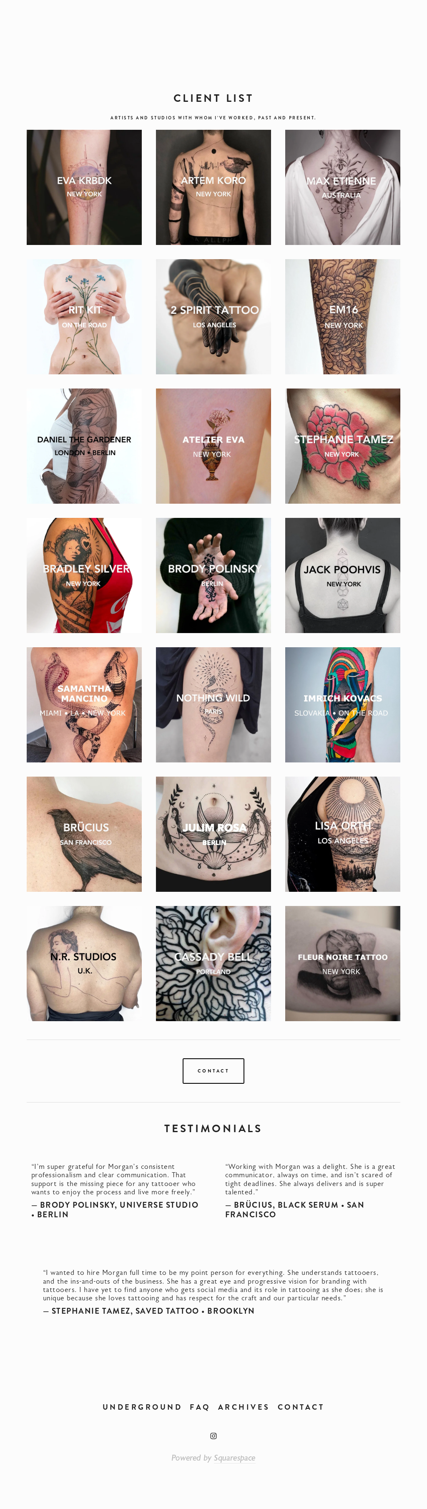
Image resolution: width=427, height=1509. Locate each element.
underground (143, 1407)
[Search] (122, 28)
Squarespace (235, 1458)
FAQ (200, 1407)
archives (244, 1407)
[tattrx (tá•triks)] (213, 1436)
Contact (213, 1071)
